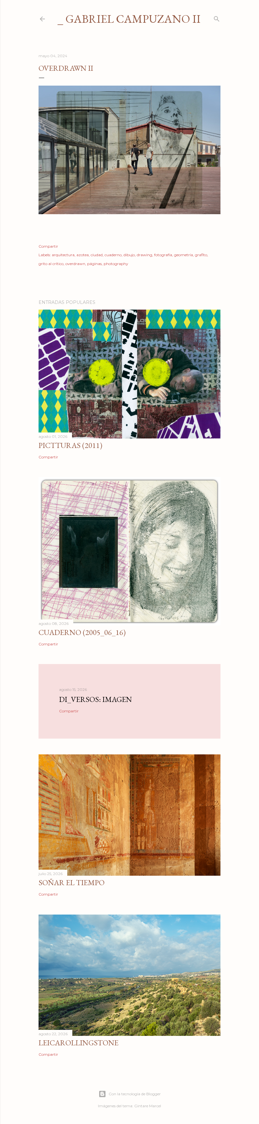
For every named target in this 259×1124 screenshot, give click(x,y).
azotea (82, 254)
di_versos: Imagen (95, 699)
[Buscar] (216, 17)
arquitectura (63, 254)
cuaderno (113, 254)
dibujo (129, 254)
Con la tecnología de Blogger (135, 1093)
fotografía (163, 254)
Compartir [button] (48, 246)
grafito (201, 254)
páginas (94, 263)
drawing (144, 254)
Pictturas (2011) (70, 445)
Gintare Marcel (147, 1105)
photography (116, 263)
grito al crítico (51, 263)
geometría (183, 254)
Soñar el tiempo (72, 882)
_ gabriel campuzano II (129, 18)
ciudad (97, 254)
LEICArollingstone (78, 1043)
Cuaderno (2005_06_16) (82, 632)
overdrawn (75, 263)
